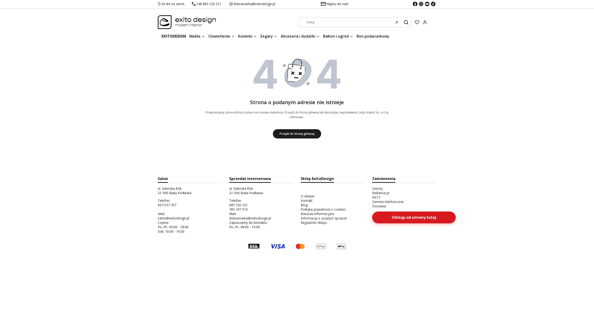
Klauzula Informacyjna (317, 214)
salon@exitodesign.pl (173, 218)
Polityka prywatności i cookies (323, 209)
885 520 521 (238, 205)
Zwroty (377, 188)
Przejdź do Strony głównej (297, 134)
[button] (406, 22)
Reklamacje (381, 193)
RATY (376, 197)
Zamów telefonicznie (388, 201)
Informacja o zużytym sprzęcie (324, 218)
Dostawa (379, 206)
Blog (304, 205)
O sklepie (307, 196)
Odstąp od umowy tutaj (414, 217)
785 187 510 (238, 209)
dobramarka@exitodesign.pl (250, 218)
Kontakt (307, 200)
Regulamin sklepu (314, 222)
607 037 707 (167, 205)
